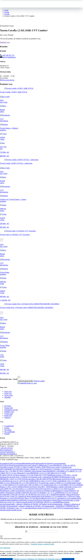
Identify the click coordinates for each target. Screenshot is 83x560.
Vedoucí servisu (47, 504)
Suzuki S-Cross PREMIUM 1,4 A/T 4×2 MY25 (35, 473)
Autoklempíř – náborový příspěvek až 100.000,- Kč (26, 506)
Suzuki (31, 463)
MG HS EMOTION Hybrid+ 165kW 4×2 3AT (26, 469)
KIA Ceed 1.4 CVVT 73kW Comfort (50, 481)
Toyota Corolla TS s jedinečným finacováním (19, 496)
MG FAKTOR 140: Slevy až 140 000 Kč (21, 494)
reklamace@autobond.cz (8, 454)
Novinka (20, 500)
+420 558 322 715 (8, 55)
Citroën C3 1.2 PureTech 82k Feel (29, 489)
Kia (43, 463)
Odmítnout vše (32, 559)
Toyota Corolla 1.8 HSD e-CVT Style (57, 483)
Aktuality (7, 397)
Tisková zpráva (62, 500)
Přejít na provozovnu (7, 80)
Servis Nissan (43, 500)
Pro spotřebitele (9, 432)
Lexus (15, 463)
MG (11, 463)
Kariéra (6, 428)
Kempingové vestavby (62, 491)
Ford (35, 463)
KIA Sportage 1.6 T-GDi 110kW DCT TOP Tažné (33, 475)
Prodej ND (8, 415)
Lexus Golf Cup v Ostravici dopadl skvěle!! (18, 502)
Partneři (7, 434)
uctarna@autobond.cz (7, 452)
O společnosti (9, 426)
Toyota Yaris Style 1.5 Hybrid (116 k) (19, 477)
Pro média (7, 430)
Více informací (5, 548)
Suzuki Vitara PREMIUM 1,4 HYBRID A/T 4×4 (54, 471)
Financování (8, 408)
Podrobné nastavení (19, 559)
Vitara (11, 465)
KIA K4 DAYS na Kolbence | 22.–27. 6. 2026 (42, 492)
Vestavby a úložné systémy (17, 492)
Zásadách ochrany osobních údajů (42, 544)
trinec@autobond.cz (9, 57)
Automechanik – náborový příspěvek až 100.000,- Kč (23, 504)
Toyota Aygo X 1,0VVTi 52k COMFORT (22, 481)
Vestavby (7, 417)
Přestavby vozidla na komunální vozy (16, 491)
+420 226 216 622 (6, 448)
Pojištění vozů (9, 412)
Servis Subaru (52, 500)
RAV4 (7, 465)
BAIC (8, 463)
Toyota (46, 463)
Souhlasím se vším (6, 559)
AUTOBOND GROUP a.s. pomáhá (45, 502)
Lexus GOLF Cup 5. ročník (45, 494)
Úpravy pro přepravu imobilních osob (41, 491)
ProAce (24, 465)
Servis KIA (34, 500)
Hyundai (3, 463)
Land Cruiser (31, 465)
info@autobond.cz (6, 450)
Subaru (19, 463)
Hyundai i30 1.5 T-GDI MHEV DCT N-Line (62, 485)
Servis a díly (8, 395)
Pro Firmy (7, 406)
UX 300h (39, 465)
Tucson (15, 465)
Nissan (39, 463)
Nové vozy (8, 391)
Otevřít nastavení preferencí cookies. (12, 461)
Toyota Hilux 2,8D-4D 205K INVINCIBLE (41, 479)
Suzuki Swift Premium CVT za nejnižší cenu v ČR (52, 496)
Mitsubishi (25, 463)
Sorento (59, 463)
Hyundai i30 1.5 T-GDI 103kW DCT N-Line (28, 483)
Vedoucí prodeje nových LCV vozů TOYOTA (47, 508)
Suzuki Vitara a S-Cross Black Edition (32, 498)
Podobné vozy (5, 42)
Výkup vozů (8, 414)
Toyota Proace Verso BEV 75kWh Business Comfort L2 (46, 487)
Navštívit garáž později (25, 381)
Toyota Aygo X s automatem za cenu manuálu (61, 498)
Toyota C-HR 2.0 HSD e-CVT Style (34, 485)
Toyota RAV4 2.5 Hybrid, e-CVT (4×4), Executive (59, 469)
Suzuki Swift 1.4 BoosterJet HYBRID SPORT (48, 477)
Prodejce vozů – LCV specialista (20, 508)
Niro (20, 465)
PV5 (3, 465)
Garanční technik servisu (13, 510)
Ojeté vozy (8, 393)
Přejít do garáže (39, 381)
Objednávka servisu (11, 410)
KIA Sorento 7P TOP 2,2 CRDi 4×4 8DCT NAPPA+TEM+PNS (27, 467)
